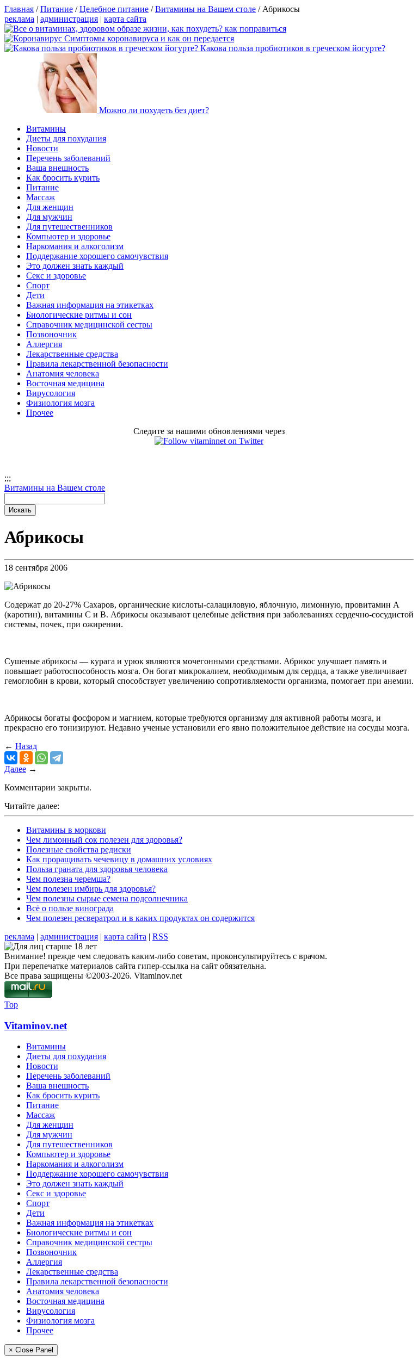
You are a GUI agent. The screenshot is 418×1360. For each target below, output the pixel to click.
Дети (35, 295)
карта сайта (125, 18)
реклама (19, 18)
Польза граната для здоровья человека (97, 869)
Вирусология (50, 393)
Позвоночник (51, 334)
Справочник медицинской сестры (89, 324)
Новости (42, 148)
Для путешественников (69, 226)
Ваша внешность (57, 167)
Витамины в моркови (66, 829)
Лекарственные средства (72, 353)
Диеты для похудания (66, 138)
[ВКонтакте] (10, 757)
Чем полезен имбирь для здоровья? (91, 888)
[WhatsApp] (41, 757)
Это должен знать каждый (75, 265)
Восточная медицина (65, 383)
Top (11, 1004)
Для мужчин (49, 216)
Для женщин (49, 207)
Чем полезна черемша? (68, 878)
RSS (160, 936)
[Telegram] (56, 757)
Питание (42, 187)
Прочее (39, 412)
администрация (69, 18)
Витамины (46, 128)
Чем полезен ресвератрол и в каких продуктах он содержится (140, 918)
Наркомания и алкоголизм (75, 246)
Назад (26, 746)
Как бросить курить (63, 177)
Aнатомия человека (62, 373)
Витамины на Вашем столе (54, 487)
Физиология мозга (60, 402)
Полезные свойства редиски (78, 849)
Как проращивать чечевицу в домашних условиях (119, 859)
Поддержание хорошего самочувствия (97, 256)
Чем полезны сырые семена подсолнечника (107, 898)
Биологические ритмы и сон (79, 314)
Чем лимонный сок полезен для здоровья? (104, 839)
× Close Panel (31, 1350)
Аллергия (44, 344)
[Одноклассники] (26, 757)
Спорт (38, 285)
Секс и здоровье (56, 275)
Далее (15, 769)
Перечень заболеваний (68, 158)
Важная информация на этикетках (89, 305)
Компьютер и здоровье (68, 236)
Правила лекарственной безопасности (97, 363)
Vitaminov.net (35, 1025)
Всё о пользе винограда (70, 908)
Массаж (40, 197)
